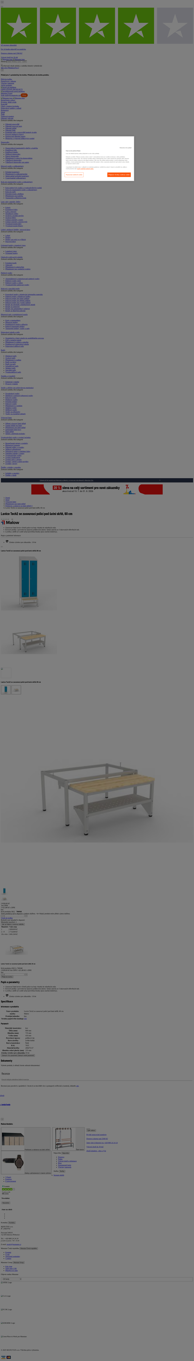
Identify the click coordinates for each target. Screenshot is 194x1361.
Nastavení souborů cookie (74, 175)
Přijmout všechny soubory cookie (119, 175)
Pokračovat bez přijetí (125, 147)
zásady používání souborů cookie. (85, 168)
